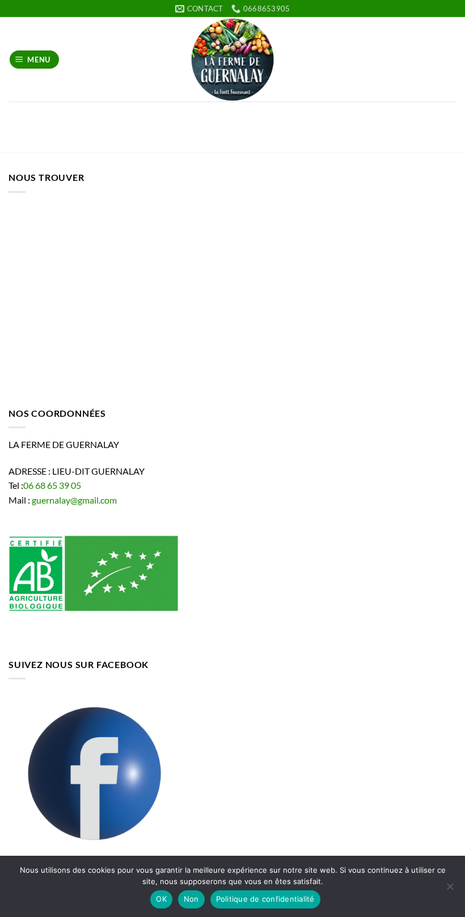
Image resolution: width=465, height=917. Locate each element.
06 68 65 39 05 (52, 485)
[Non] (449, 890)
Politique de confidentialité (265, 898)
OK (161, 898)
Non (191, 898)
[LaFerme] (232, 60)
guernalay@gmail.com (74, 500)
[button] (35, 59)
